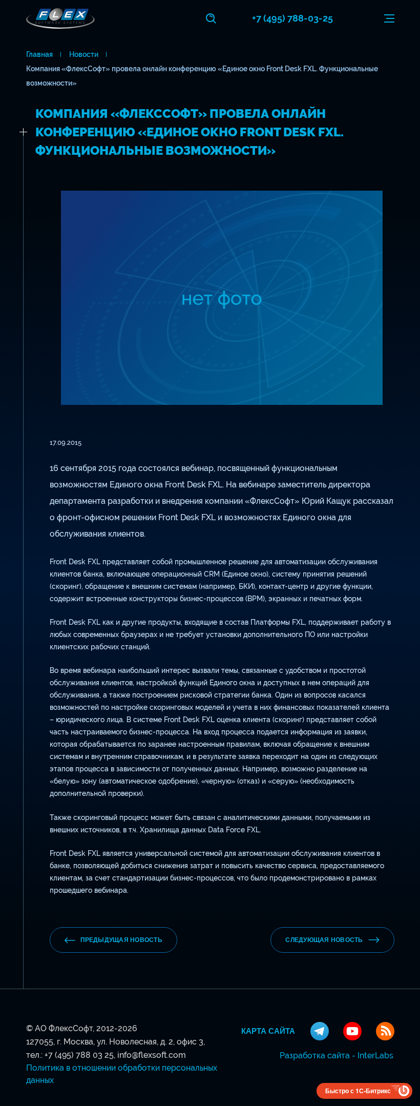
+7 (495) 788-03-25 (292, 18)
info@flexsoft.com (151, 1055)
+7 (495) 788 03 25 (79, 1055)
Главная (39, 54)
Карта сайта (268, 1031)
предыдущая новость (121, 940)
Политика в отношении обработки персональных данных (121, 1074)
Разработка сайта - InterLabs (336, 1055)
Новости (83, 54)
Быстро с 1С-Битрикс (358, 1090)
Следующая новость (324, 940)
